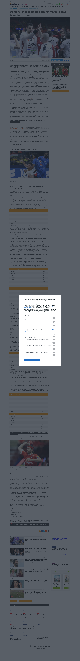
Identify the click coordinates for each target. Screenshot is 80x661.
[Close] (59, 297)
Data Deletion (34, 364)
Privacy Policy (46, 364)
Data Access (40, 364)
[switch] (53, 318)
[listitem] (40, 315)
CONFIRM (32, 360)
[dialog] (40, 330)
